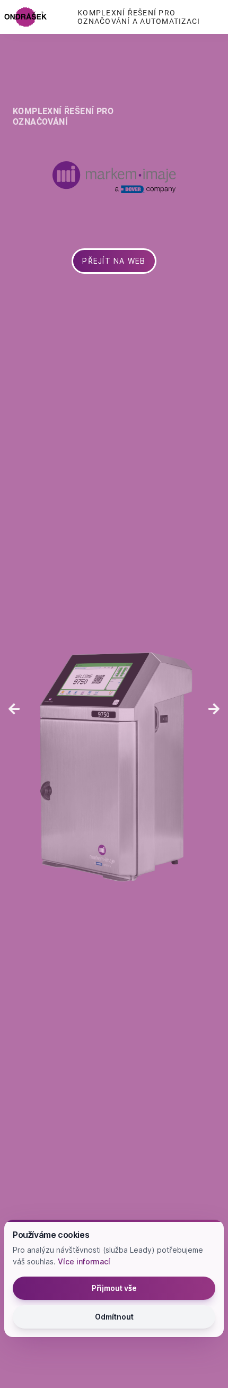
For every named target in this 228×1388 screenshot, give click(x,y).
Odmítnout (114, 1316)
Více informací (84, 1261)
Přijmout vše (114, 1287)
